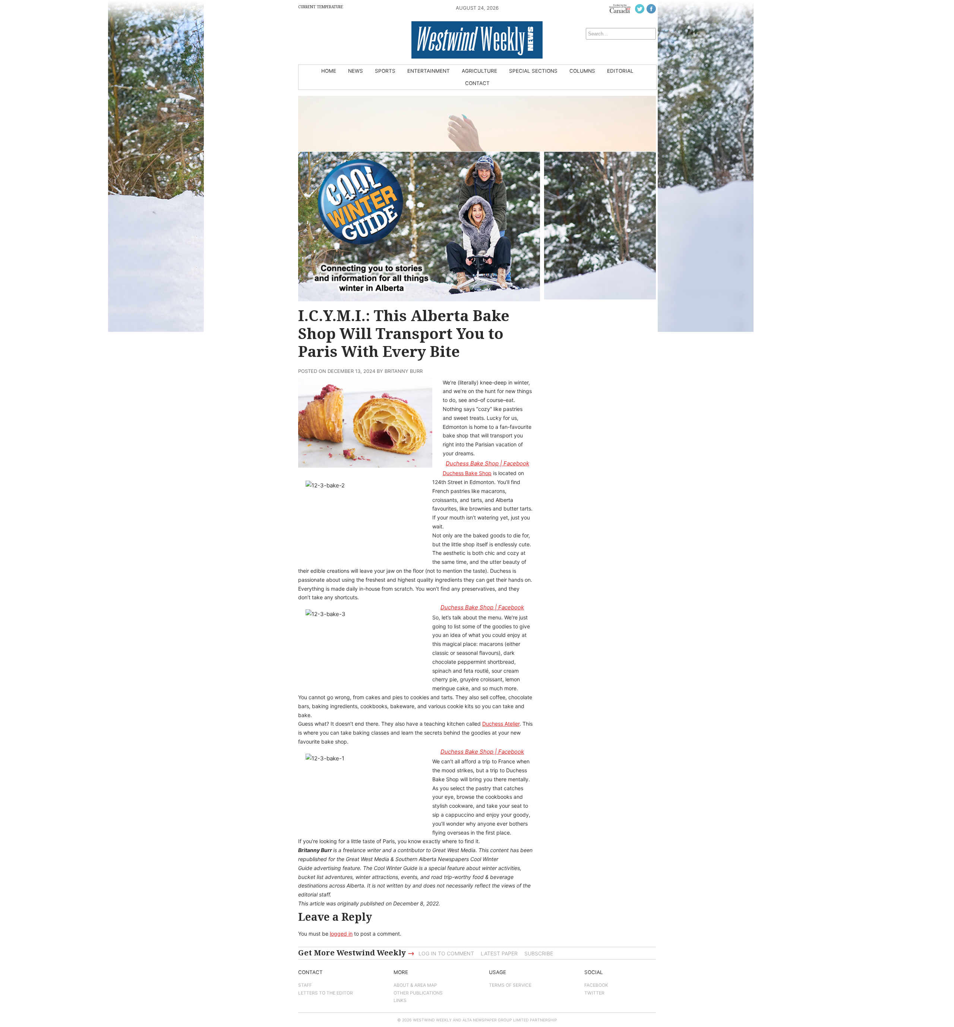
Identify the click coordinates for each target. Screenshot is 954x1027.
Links (400, 1000)
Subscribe (538, 953)
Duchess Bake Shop (467, 473)
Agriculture (479, 71)
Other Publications (418, 993)
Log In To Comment (446, 953)
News (355, 71)
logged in (341, 933)
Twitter (594, 993)
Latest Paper (499, 953)
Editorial (620, 71)
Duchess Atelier (500, 723)
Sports (385, 71)
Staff (305, 985)
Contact (477, 83)
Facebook (596, 985)
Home (328, 71)
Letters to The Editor (325, 993)
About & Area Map (415, 985)
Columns (582, 71)
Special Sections (533, 71)
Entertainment (428, 71)
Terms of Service (510, 985)
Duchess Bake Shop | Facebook (487, 463)
